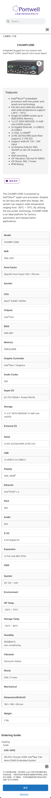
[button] (46, 766)
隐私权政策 (24, 794)
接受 (25, 787)
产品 (14, 36)
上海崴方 (7, 36)
